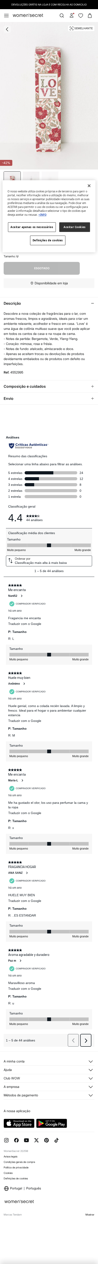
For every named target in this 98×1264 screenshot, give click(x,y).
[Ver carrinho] (89, 15)
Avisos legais (10, 1156)
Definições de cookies (16, 1178)
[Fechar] (89, 186)
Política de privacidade (16, 1167)
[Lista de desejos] (80, 15)
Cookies (8, 1173)
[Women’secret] (28, 15)
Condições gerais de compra (19, 1162)
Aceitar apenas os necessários (31, 227)
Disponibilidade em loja (51, 283)
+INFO (42, 214)
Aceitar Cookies (75, 227)
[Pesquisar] (62, 15)
